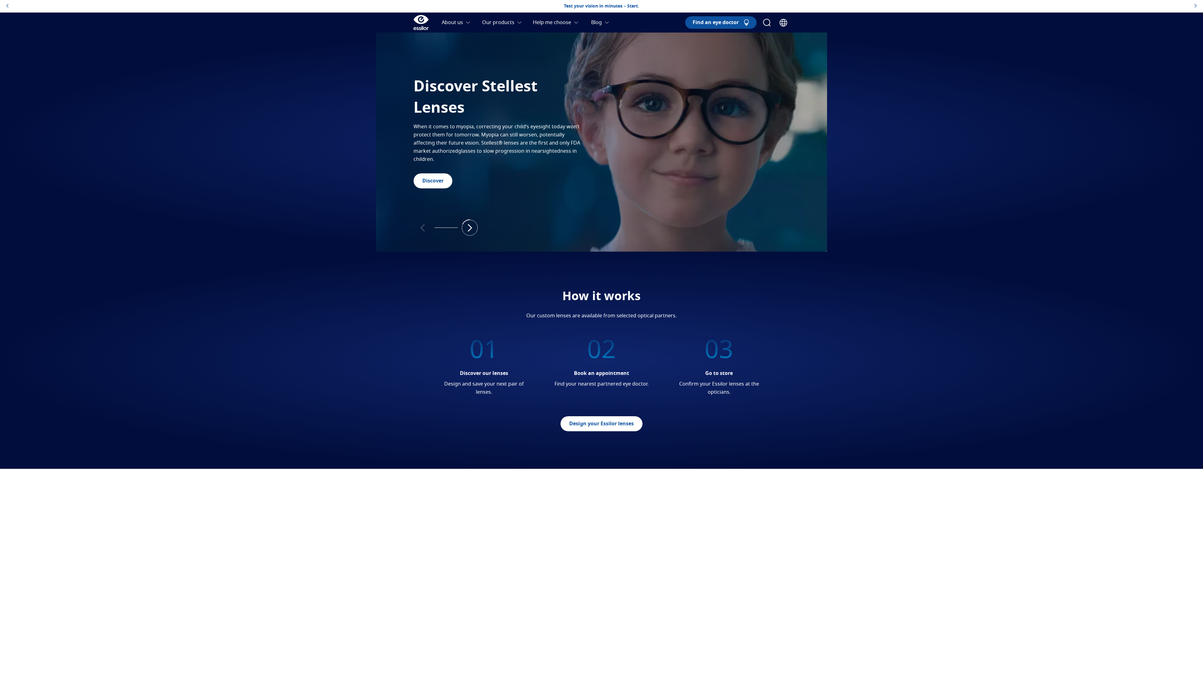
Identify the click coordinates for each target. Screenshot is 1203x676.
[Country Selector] (783, 22)
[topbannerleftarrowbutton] (7, 6)
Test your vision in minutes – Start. (601, 6)
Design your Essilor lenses (601, 423)
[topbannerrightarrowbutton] (1195, 6)
